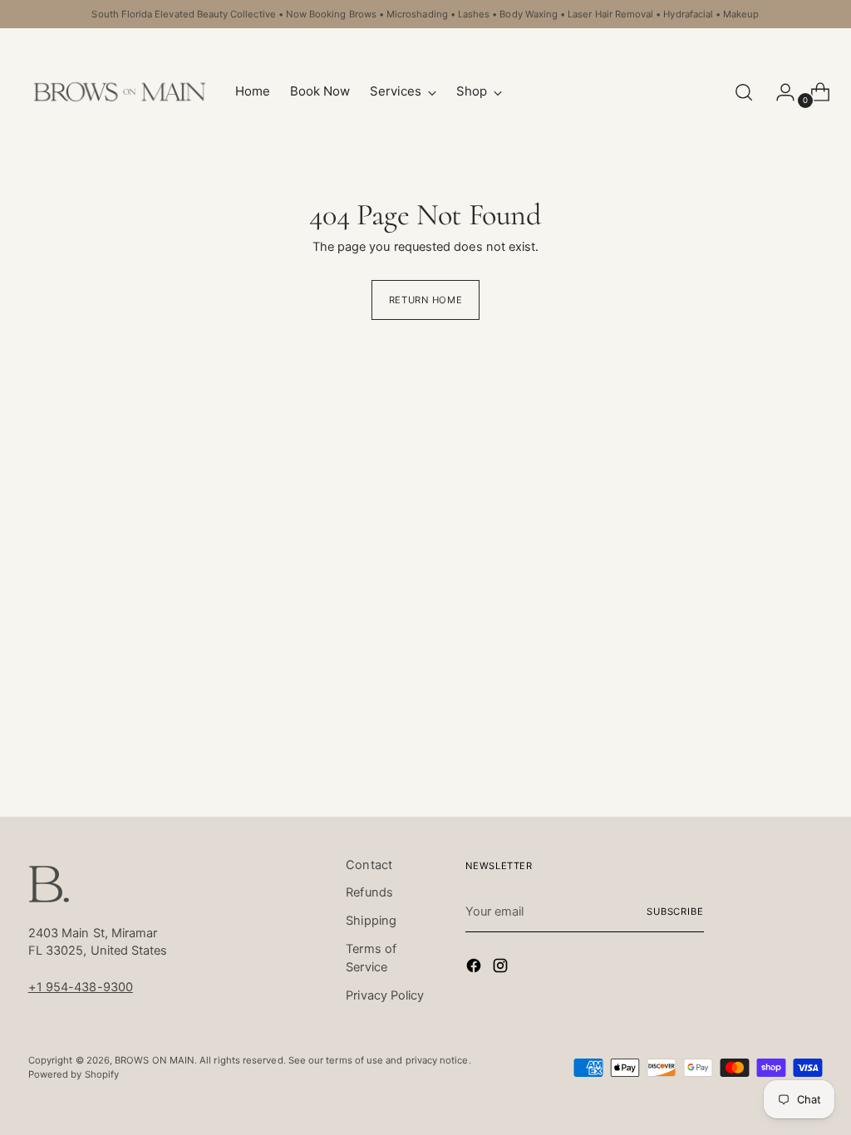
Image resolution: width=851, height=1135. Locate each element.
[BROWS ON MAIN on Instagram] (502, 968)
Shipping (371, 920)
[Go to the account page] (778, 92)
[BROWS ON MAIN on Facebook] (475, 968)
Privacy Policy (385, 995)
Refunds (369, 892)
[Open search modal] (743, 92)
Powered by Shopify (73, 1074)
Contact (369, 864)
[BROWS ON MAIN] (119, 91)
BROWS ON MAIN (154, 1060)
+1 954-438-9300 (80, 987)
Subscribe (675, 911)
